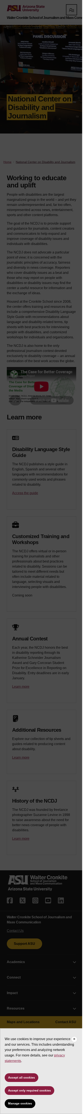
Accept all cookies (21, 1077)
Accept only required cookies (29, 1090)
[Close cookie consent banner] (74, 1039)
